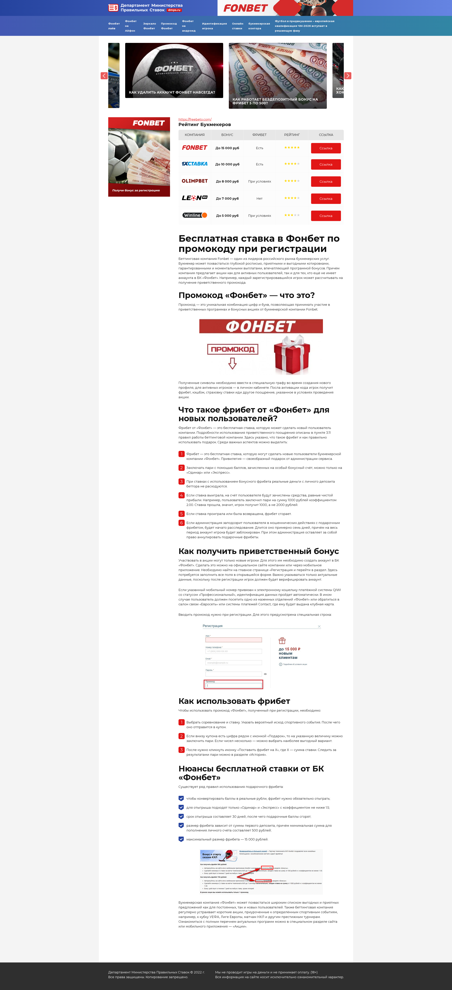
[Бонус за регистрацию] (139, 196)
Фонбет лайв (114, 26)
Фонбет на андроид (189, 25)
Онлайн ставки (237, 26)
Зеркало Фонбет (149, 26)
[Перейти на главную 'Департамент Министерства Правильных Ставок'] (145, 8)
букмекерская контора (259, 26)
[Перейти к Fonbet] (285, 8)
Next (347, 75)
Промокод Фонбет (169, 26)
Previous (104, 75)
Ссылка (326, 148)
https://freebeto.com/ (195, 119)
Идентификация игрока (214, 26)
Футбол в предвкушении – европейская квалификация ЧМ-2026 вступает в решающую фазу (304, 25)
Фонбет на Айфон (131, 25)
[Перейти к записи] (174, 70)
